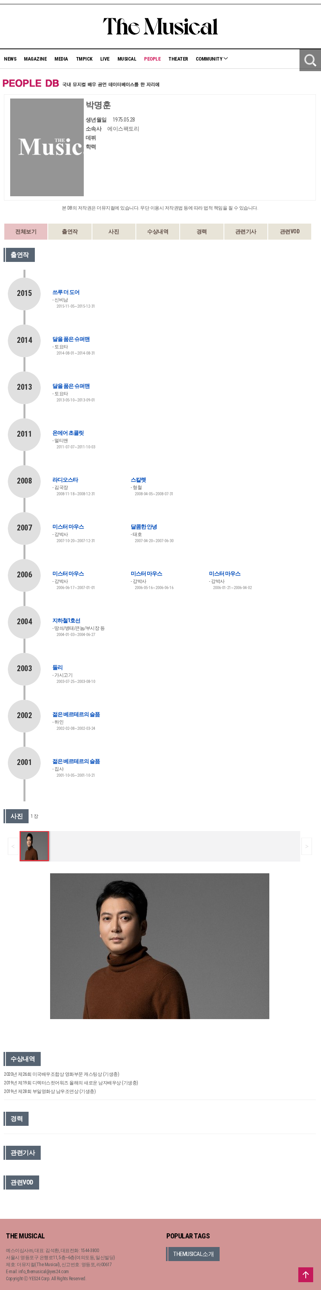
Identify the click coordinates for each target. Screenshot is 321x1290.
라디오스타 (65, 480)
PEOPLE (152, 59)
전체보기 (25, 231)
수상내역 (157, 231)
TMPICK (84, 59)
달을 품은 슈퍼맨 (71, 339)
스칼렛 (138, 480)
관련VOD (290, 231)
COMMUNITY (209, 59)
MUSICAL (127, 59)
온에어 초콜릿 (68, 433)
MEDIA (61, 59)
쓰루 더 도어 (65, 292)
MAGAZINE (35, 59)
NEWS (10, 59)
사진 (113, 231)
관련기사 (245, 231)
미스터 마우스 (68, 526)
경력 (202, 231)
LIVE (105, 59)
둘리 (57, 667)
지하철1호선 (66, 620)
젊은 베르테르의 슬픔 (76, 714)
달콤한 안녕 (144, 526)
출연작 (70, 231)
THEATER (178, 59)
